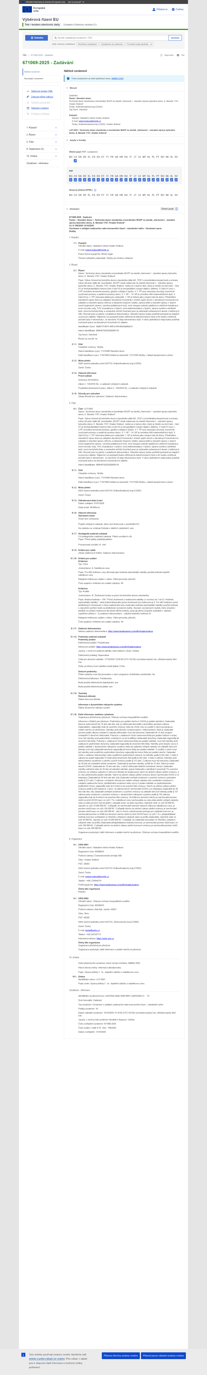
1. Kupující (31, 127)
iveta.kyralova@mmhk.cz (90, 121)
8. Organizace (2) (35, 149)
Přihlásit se (162, 9)
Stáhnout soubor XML (42, 91)
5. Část (30, 142)
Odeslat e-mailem (40, 108)
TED (24, 55)
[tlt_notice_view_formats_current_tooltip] (176, 208)
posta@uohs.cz (92, 930)
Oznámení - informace (37, 163)
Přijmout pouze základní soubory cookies (163, 1355)
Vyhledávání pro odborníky (112, 44)
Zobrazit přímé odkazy (42, 97)
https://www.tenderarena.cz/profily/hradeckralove (130, 631)
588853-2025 (117, 78)
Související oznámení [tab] (33, 78)
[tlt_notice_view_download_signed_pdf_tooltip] (75, 160)
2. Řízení (30, 134)
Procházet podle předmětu (138, 44)
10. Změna (31, 156)
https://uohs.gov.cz (105, 938)
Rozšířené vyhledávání (87, 44)
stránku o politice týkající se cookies (47, 1359)
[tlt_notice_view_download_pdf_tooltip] (70, 179)
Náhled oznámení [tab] (32, 72)
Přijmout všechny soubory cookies (121, 1355)
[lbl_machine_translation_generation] (95, 190)
